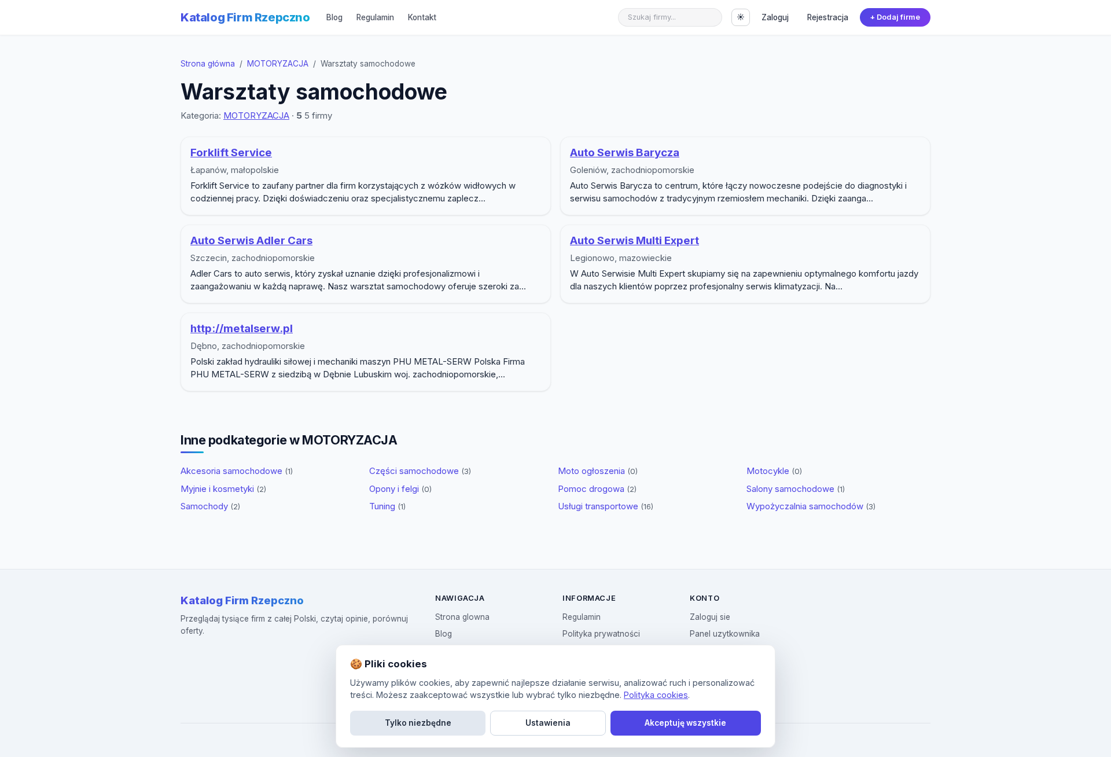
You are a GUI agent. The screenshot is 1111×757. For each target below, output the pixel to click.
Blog (334, 17)
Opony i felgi (400, 488)
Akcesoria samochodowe (237, 470)
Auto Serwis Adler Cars (251, 240)
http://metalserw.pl (241, 328)
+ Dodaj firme (895, 17)
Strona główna (208, 63)
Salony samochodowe (795, 488)
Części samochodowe (420, 470)
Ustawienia (548, 722)
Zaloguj (775, 17)
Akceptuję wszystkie (685, 722)
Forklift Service (231, 152)
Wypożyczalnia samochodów (810, 506)
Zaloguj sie (710, 617)
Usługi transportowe (605, 506)
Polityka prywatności (601, 633)
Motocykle (774, 470)
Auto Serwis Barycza (624, 152)
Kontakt (422, 17)
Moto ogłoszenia (598, 470)
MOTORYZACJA (277, 63)
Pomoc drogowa (597, 488)
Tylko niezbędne (418, 722)
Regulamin (375, 17)
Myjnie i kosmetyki (223, 488)
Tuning (387, 506)
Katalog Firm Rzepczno (245, 17)
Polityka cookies (656, 695)
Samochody (210, 506)
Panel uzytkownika (725, 633)
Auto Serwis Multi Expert (634, 240)
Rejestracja (827, 17)
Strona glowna (462, 617)
